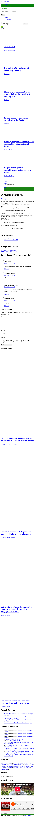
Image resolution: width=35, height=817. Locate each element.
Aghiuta (3, 763)
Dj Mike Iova (4, 766)
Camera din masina (10, 764)
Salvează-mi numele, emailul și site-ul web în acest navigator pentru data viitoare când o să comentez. (15, 341)
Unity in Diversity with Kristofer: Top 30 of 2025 (17, 720)
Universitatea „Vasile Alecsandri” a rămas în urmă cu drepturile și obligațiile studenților (16, 609)
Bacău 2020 (16, 763)
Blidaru (3, 764)
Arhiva (2, 776)
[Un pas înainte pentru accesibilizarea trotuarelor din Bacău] (19, 164)
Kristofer (3, 444)
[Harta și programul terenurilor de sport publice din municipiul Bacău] (19, 138)
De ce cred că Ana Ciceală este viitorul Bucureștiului (18, 723)
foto (5, 189)
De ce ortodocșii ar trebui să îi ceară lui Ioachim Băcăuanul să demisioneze (17, 439)
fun (5, 190)
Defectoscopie (4, 769)
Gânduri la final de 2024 (17, 739)
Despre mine (7, 5)
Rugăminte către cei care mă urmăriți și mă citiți (16, 69)
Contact (6, 4)
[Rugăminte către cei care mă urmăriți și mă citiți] (19, 64)
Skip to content (5, 1)
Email (3, 334)
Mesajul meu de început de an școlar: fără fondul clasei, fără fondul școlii (17, 94)
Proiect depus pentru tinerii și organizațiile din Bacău (17, 119)
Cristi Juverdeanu (28, 764)
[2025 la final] (19, 43)
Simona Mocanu (25, 767)
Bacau (5, 187)
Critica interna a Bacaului (11, 240)
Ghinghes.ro (4, 8)
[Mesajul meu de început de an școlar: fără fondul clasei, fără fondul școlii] (19, 88)
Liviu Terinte (25, 766)
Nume (3, 331)
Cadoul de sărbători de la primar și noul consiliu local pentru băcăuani (16, 533)
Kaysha (19, 766)
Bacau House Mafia (25, 763)
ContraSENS (19, 764)
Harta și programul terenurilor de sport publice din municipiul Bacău (19, 144)
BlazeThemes (28, 815)
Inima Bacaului (13, 766)
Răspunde (6, 269)
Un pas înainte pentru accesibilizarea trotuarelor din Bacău (17, 170)
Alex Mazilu (9, 763)
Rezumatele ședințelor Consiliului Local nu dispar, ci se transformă (15, 702)
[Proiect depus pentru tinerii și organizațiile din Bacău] (19, 114)
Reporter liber (8, 767)
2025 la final (9, 46)
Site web (3, 337)
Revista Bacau (17, 767)
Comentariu (4, 317)
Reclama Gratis (8, 238)
